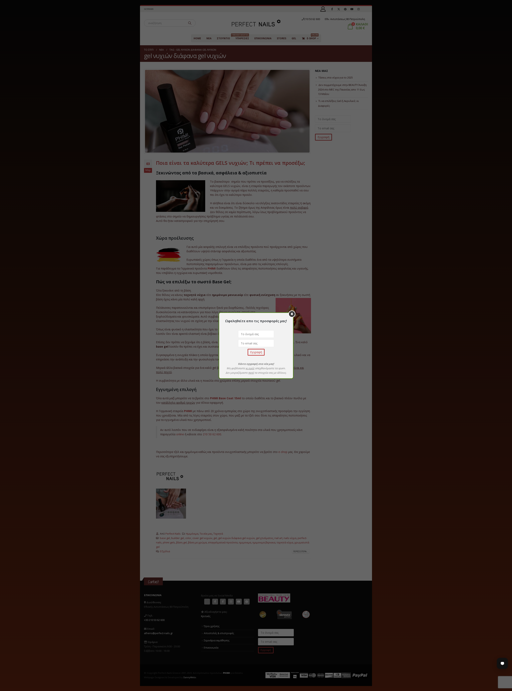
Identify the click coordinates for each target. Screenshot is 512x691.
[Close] (291, 313)
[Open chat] (502, 663)
